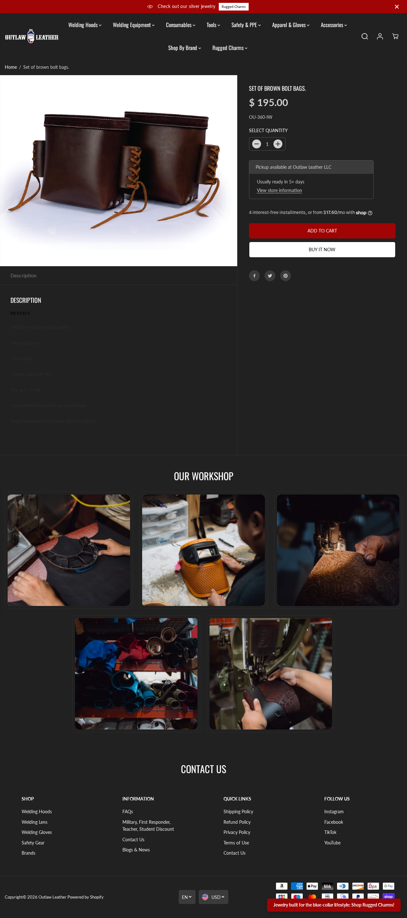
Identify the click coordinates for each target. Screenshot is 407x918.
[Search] (365, 36)
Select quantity (268, 130)
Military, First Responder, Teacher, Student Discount (148, 825)
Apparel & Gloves (289, 25)
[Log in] (380, 36)
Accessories (332, 25)
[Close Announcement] (396, 6)
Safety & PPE (244, 25)
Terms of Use (236, 842)
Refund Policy (237, 822)
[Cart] (395, 36)
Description (23, 275)
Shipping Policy (238, 811)
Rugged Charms (234, 6)
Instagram (334, 811)
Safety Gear (33, 842)
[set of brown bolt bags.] (118, 170)
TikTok (330, 832)
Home (11, 67)
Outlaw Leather (52, 897)
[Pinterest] (285, 275)
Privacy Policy (237, 832)
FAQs (127, 811)
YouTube (332, 842)
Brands (28, 853)
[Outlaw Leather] (32, 36)
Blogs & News (136, 849)
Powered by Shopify (85, 897)
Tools (212, 25)
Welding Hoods (83, 25)
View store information (279, 190)
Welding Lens (34, 822)
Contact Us (133, 839)
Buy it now (322, 249)
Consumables (179, 25)
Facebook (333, 822)
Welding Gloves (37, 832)
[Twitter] (270, 275)
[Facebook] (254, 275)
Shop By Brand (183, 48)
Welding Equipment (132, 25)
